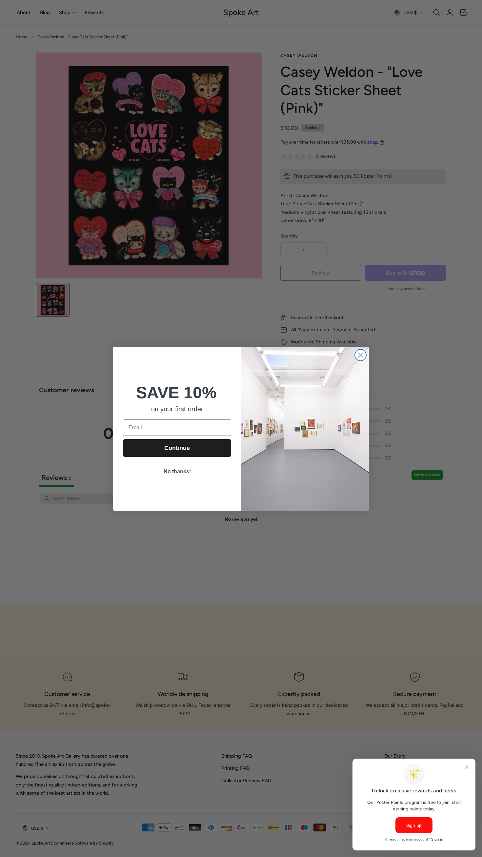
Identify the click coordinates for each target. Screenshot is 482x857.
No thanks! (177, 471)
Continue (177, 448)
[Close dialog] (360, 355)
